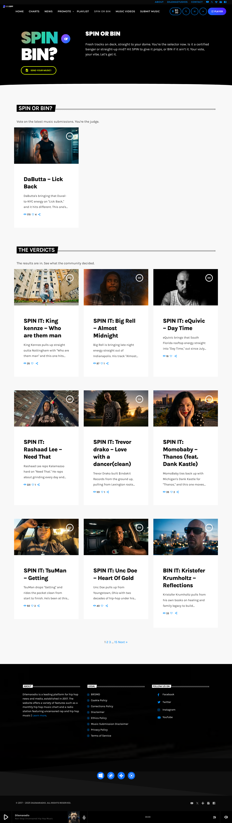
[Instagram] (220, 2)
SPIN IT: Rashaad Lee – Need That (43, 449)
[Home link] (8, 11)
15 (115, 642)
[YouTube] (207, 2)
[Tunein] (216, 2)
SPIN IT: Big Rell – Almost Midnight (114, 328)
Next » (123, 642)
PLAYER (217, 11)
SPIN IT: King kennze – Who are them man (42, 328)
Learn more (39, 715)
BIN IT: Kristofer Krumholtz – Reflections (184, 578)
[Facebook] (225, 2)
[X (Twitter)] (212, 2)
